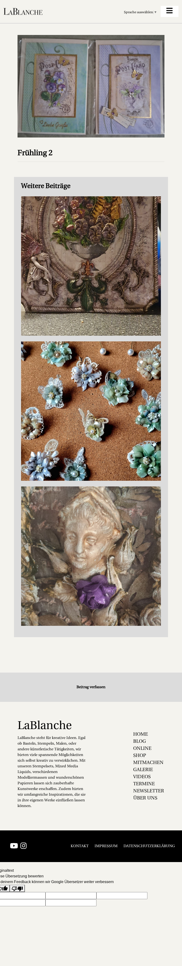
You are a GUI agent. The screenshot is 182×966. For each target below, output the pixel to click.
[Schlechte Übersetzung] (17, 888)
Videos (142, 777)
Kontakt (80, 846)
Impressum (106, 846)
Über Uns (145, 798)
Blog (139, 741)
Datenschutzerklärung (149, 846)
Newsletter (148, 791)
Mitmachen (148, 762)
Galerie (143, 770)
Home (140, 734)
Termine (144, 784)
